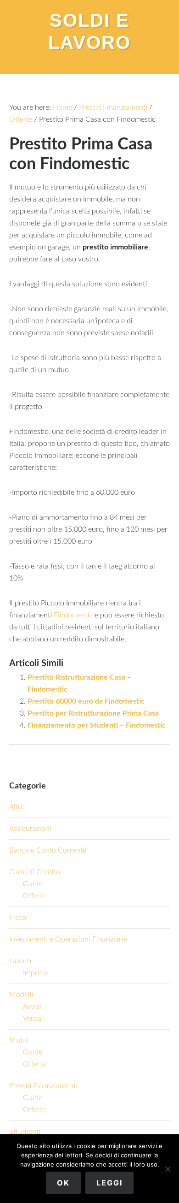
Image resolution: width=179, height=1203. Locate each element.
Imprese (35, 973)
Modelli (21, 994)
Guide (32, 884)
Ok (63, 1182)
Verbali (34, 1018)
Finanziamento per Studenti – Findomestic (97, 725)
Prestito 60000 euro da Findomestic (86, 701)
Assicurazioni (30, 828)
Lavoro (20, 961)
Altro (17, 807)
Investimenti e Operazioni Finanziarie (68, 939)
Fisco (17, 917)
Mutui (18, 1040)
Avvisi (32, 1006)
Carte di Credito (34, 872)
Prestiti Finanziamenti (43, 1086)
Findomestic (73, 615)
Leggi (109, 1182)
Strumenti (24, 1131)
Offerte (34, 896)
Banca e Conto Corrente (47, 850)
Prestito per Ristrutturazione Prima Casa (93, 713)
